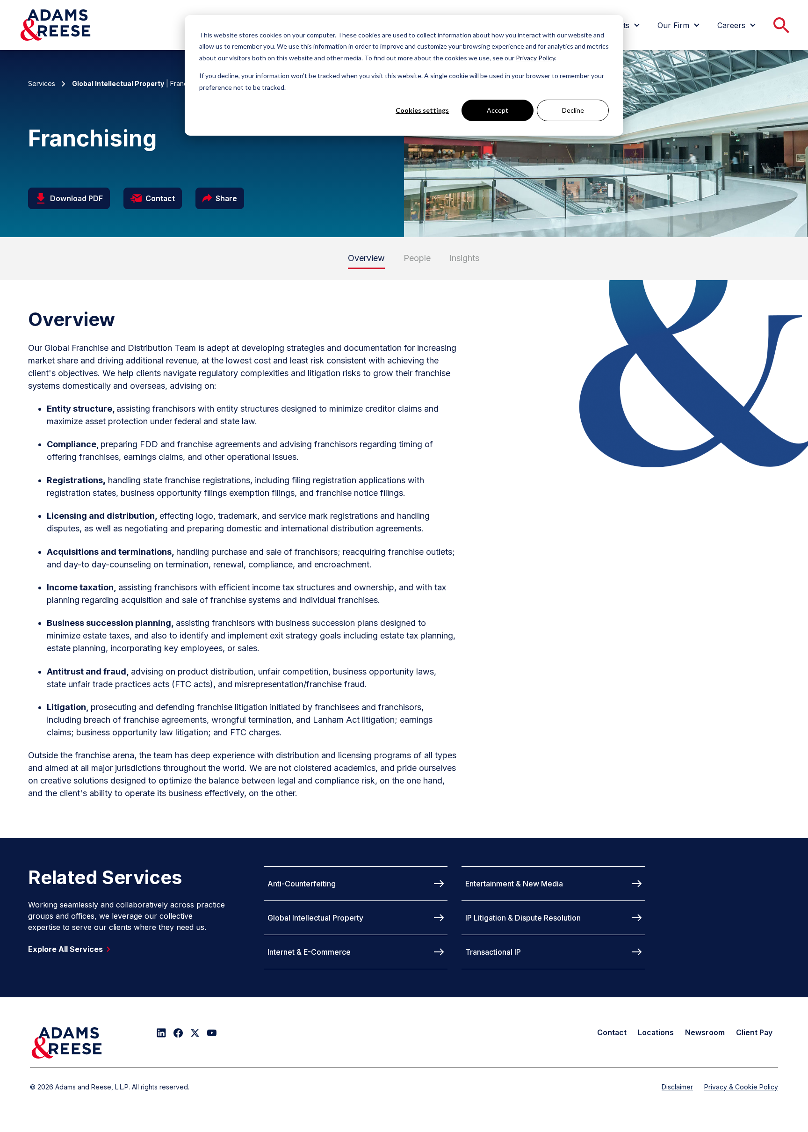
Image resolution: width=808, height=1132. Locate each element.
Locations (656, 1032)
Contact (612, 1032)
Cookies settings (422, 110)
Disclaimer (677, 1087)
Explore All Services (65, 949)
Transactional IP (493, 952)
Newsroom (705, 1032)
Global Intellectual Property (315, 917)
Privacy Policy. (536, 58)
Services (41, 83)
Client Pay (754, 1032)
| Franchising (138, 83)
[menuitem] (679, 25)
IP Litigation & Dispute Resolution (523, 917)
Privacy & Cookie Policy (741, 1087)
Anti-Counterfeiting (301, 883)
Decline (573, 110)
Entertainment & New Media (514, 883)
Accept (497, 110)
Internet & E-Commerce (309, 952)
